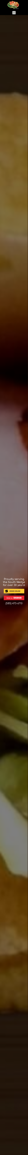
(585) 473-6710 (14, 603)
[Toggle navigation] (14, 12)
